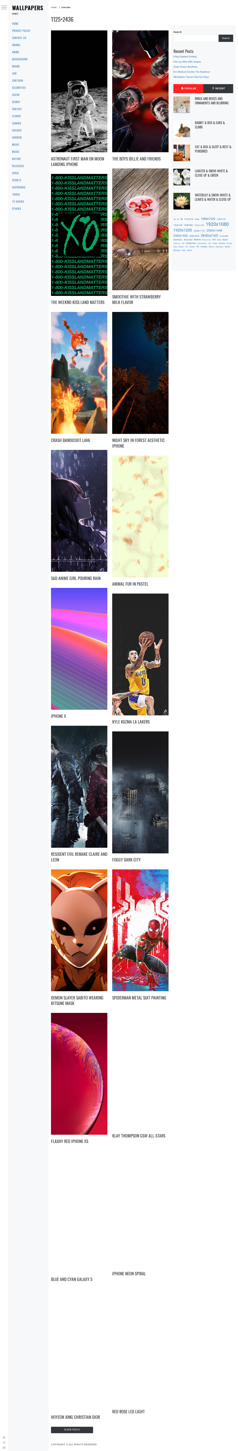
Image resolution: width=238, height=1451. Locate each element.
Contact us (19, 38)
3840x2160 (209, 235)
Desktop (221, 243)
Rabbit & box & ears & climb (210, 124)
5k (178, 219)
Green (192, 247)
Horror (17, 137)
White (189, 250)
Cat (183, 243)
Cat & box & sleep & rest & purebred (213, 149)
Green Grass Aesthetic (185, 66)
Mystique (177, 250)
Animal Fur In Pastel (130, 584)
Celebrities (19, 88)
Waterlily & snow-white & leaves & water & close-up (213, 197)
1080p (196, 219)
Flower (16, 116)
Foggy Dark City (126, 859)
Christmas (202, 243)
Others (16, 209)
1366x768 (177, 225)
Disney (16, 102)
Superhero (18, 187)
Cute (215, 243)
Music (15, 152)
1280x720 (221, 219)
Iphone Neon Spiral (129, 1273)
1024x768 (188, 219)
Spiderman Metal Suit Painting (139, 997)
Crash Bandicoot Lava (70, 440)
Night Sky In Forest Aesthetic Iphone (138, 443)
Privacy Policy (21, 31)
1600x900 (188, 225)
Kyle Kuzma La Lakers (131, 721)
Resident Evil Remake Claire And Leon (79, 857)
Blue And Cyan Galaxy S (71, 1279)
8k (182, 219)
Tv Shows (18, 202)
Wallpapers (27, 8)
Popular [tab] (190, 88)
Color (16, 95)
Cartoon (17, 81)
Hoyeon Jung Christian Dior (75, 1417)
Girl (186, 247)
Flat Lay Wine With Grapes (187, 61)
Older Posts (72, 1429)
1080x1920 (208, 219)
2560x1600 (180, 235)
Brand (16, 66)
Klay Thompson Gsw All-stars (138, 1135)
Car (14, 73)
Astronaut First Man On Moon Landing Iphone (77, 161)
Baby (219, 240)
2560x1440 (214, 230)
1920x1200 (182, 230)
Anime (15, 52)
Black (225, 239)
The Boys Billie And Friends (136, 158)
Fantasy (17, 109)
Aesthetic (177, 239)
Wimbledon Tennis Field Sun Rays (191, 77)
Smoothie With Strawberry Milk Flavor (136, 299)
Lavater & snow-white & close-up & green (211, 173)
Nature (16, 159)
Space (15, 173)
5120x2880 (223, 236)
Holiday (17, 130)
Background (20, 59)
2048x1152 (199, 230)
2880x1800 (194, 236)
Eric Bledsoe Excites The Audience (191, 71)
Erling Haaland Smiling (185, 56)
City (209, 243)
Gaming (16, 123)
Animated (188, 240)
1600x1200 (199, 225)
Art (214, 239)
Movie (15, 145)
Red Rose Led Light (128, 1411)
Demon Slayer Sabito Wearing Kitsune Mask (77, 1000)
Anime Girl (206, 240)
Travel (16, 194)
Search (177, 32)
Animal (16, 45)
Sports (16, 180)
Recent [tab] (220, 88)
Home (15, 24)
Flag (175, 247)
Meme (211, 247)
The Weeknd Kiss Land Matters (77, 302)
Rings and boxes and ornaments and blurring (212, 100)
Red (184, 250)
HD (197, 247)
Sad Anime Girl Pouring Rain (76, 578)
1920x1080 (217, 224)
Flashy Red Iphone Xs (69, 1141)
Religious (18, 166)
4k (174, 219)
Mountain (219, 247)
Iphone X (58, 716)
